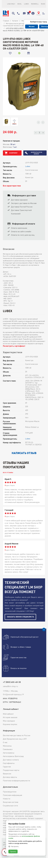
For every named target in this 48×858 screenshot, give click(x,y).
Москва (31, 26)
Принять (13, 851)
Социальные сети (10, 805)
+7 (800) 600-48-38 (18, 13)
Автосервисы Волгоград (13, 756)
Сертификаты (9, 763)
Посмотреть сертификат (14, 346)
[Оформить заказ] (28, 13)
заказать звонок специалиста (20, 617)
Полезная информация (12, 795)
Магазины (7, 746)
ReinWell (35, 4)
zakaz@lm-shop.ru (10, 686)
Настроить (15, 846)
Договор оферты (10, 777)
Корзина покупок (10, 724)
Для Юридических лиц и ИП (15, 739)
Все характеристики (12, 186)
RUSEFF (44, 4)
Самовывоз (7, 749)
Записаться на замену (36, 153)
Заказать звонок (24, 13)
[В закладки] (10, 53)
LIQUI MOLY (11, 4)
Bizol (19, 4)
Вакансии (7, 773)
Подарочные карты (11, 770)
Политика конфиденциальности (16, 780)
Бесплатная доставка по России (16, 735)
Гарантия (7, 766)
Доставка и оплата (11, 760)
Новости (6, 798)
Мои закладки (9, 721)
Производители (9, 791)
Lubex (26, 4)
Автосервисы (8, 753)
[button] (38, 122)
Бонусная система (10, 802)
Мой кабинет (8, 714)
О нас (5, 742)
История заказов (10, 717)
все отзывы (8, 472)
